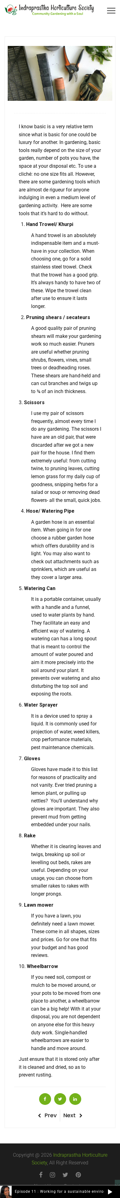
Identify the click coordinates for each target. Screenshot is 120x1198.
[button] (110, 1192)
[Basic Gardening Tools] (45, 1099)
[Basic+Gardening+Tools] (60, 1099)
